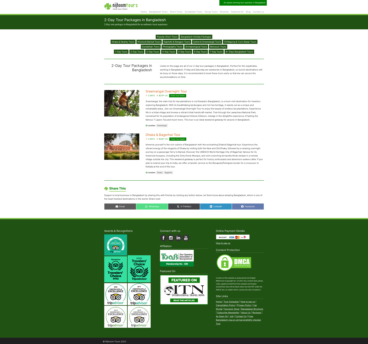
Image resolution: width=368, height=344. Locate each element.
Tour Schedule (231, 301)
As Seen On (222, 316)
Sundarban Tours (151, 46)
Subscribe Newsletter (228, 312)
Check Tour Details (178, 96)
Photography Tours (172, 46)
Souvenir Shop (231, 309)
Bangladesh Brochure (252, 309)
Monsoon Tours (218, 46)
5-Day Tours (184, 51)
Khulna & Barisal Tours (149, 41)
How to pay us (223, 243)
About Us (246, 312)
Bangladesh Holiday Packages (196, 36)
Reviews (256, 312)
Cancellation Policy (225, 305)
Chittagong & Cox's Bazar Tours (240, 41)
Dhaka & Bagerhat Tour (163, 135)
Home (219, 301)
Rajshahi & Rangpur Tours (177, 41)
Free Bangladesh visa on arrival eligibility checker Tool (238, 320)
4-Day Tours (168, 51)
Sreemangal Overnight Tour (166, 91)
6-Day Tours (200, 51)
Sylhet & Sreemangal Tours (207, 41)
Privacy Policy (244, 305)
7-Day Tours (216, 51)
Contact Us (241, 316)
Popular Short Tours (167, 36)
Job (231, 316)
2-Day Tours (137, 51)
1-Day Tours (121, 51)
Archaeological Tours (196, 46)
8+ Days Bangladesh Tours (239, 51)
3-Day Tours (152, 51)
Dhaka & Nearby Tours (123, 41)
